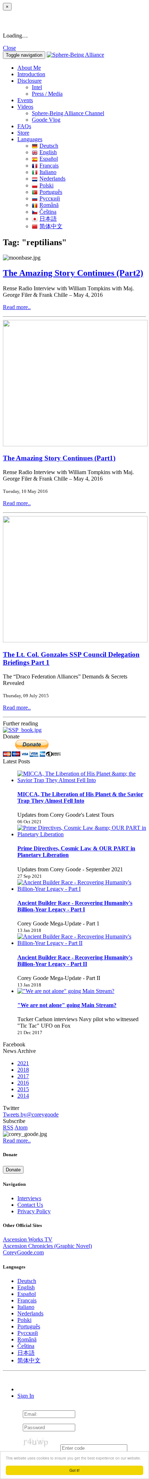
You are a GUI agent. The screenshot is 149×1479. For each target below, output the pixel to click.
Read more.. (17, 307)
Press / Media (47, 94)
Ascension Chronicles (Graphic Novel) (47, 1246)
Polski (46, 185)
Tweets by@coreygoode (31, 1114)
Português (50, 192)
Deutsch (48, 146)
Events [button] (25, 100)
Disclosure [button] (29, 81)
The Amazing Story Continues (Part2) (73, 273)
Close (9, 48)
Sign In (25, 1396)
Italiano (47, 172)
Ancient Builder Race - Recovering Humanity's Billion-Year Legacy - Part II (74, 960)
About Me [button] (29, 68)
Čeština (47, 212)
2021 (23, 1063)
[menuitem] (89, 87)
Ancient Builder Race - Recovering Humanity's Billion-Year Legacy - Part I (74, 906)
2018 (23, 1070)
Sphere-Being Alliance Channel (68, 113)
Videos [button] (25, 107)
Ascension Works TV (27, 1239)
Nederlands (52, 178)
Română (49, 205)
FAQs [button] (24, 126)
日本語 (48, 219)
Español (48, 159)
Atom (20, 1127)
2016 (23, 1083)
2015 (23, 1089)
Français (49, 165)
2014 (23, 1096)
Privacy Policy (34, 1211)
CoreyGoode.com (23, 1252)
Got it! (74, 1470)
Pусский (49, 198)
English (48, 152)
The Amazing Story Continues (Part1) (59, 458)
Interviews (29, 1198)
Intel (37, 87)
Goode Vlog (46, 120)
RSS (8, 1127)
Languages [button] (29, 139)
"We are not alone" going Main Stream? (66, 1005)
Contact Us (30, 1205)
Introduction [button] (31, 74)
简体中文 (51, 226)
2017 (23, 1076)
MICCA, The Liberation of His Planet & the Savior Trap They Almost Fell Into (80, 797)
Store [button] (23, 133)
